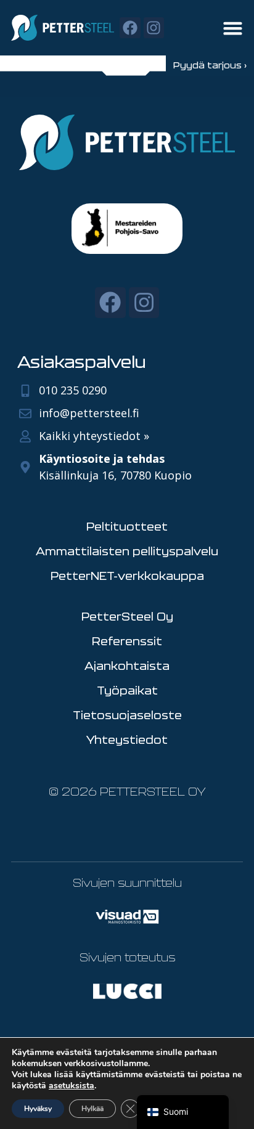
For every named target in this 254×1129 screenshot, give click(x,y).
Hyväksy (38, 1109)
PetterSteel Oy (127, 616)
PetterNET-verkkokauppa (127, 575)
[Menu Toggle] (233, 28)
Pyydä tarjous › (210, 65)
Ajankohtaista (127, 665)
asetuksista (71, 1085)
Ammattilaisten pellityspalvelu (127, 551)
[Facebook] (130, 27)
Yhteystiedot (127, 739)
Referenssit (127, 641)
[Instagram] (154, 27)
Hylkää (92, 1109)
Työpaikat (127, 690)
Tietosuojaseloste (127, 715)
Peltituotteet (127, 526)
